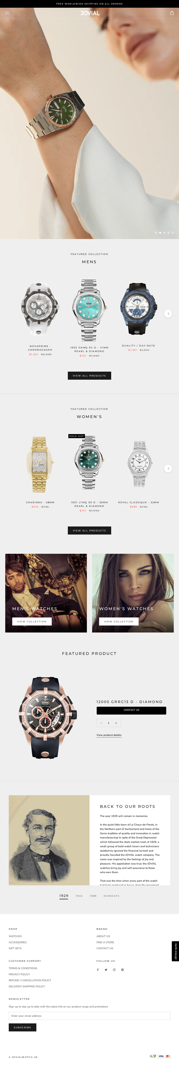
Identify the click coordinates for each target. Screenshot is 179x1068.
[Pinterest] (122, 969)
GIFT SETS (15, 948)
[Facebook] (97, 969)
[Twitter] (106, 969)
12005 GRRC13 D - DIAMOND (129, 702)
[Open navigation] (7, 13)
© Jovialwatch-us (23, 1057)
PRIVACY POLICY (19, 974)
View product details (108, 735)
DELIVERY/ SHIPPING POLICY (27, 986)
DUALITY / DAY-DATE (138, 345)
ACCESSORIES (18, 942)
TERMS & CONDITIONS (23, 968)
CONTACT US (104, 948)
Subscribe (22, 1027)
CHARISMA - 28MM (40, 502)
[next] (168, 314)
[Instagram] (114, 969)
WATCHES (15, 936)
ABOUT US (103, 936)
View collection (32, 621)
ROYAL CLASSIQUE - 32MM (138, 502)
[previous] (11, 314)
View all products (89, 375)
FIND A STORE (105, 942)
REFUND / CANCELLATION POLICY (30, 980)
